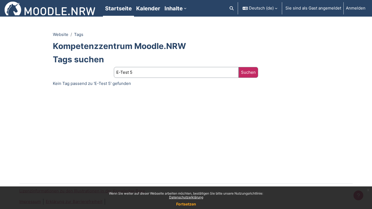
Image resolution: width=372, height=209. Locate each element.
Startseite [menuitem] (118, 8)
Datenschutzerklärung (186, 197)
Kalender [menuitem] (148, 8)
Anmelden (355, 8)
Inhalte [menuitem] (173, 8)
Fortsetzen (186, 204)
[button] (232, 8)
